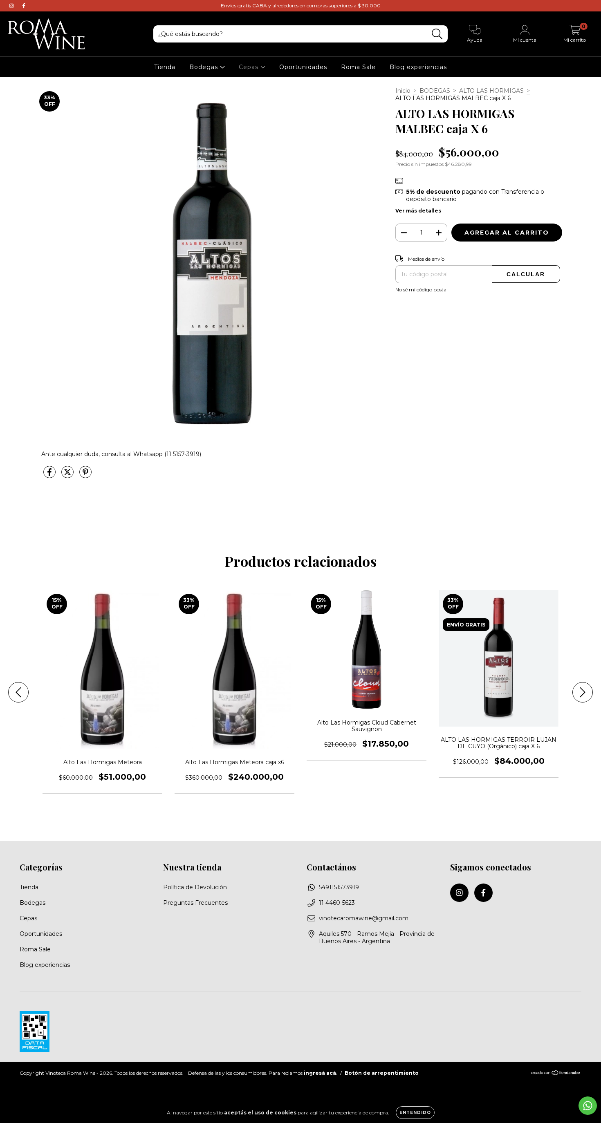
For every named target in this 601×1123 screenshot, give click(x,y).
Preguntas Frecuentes (195, 902)
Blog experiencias (418, 67)
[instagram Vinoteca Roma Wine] (12, 5)
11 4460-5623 (337, 902)
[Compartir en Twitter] (68, 475)
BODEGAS (434, 90)
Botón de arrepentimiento (382, 1073)
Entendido (415, 1112)
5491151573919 (339, 887)
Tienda (164, 67)
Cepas (249, 67)
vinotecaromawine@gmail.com (363, 918)
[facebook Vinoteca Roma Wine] (23, 5)
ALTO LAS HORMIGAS (491, 90)
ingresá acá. (320, 1073)
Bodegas (204, 67)
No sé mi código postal (421, 289)
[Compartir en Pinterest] (85, 475)
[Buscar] (437, 34)
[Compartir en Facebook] (50, 475)
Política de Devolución (195, 887)
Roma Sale (358, 67)
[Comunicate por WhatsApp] (588, 1105)
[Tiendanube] (555, 1074)
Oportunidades (303, 67)
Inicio (402, 90)
